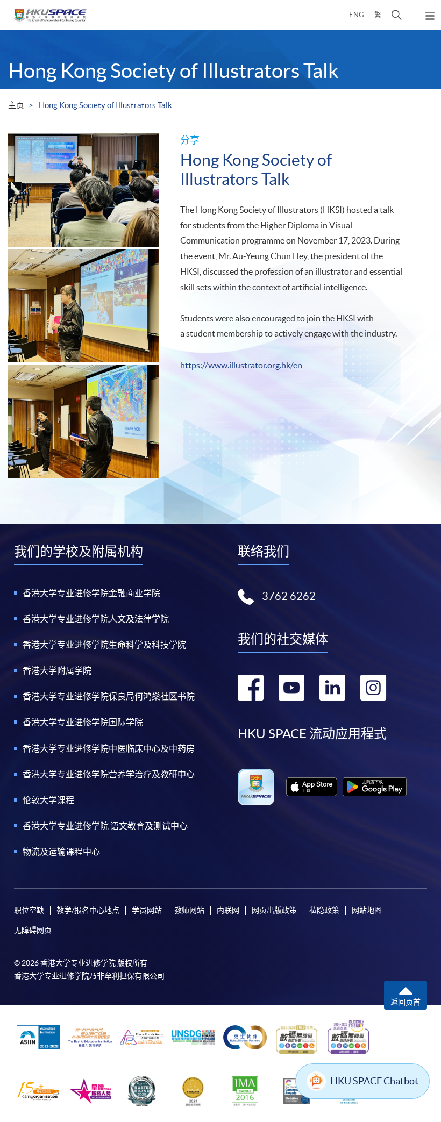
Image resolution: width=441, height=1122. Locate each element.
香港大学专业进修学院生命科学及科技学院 (104, 644)
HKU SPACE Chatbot (374, 1081)
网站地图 (367, 910)
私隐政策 (324, 910)
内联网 (228, 910)
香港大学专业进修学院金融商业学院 (91, 593)
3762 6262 (289, 596)
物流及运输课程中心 (61, 851)
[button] (396, 15)
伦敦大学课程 (48, 800)
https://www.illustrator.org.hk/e (238, 365)
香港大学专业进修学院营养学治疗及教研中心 (109, 774)
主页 (16, 105)
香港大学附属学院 (57, 670)
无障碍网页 (33, 930)
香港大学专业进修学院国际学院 (83, 722)
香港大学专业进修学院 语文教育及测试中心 (105, 826)
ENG (356, 14)
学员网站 (147, 910)
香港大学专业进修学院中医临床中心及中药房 (109, 748)
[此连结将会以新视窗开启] (311, 786)
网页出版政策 (274, 910)
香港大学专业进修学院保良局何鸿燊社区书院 (109, 696)
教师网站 (189, 910)
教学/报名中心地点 (87, 910)
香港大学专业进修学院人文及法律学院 (96, 619)
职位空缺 (29, 910)
